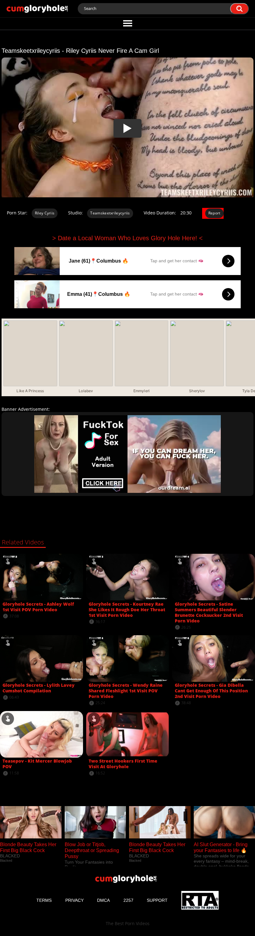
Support (157, 900)
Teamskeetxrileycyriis (110, 213)
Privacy (74, 900)
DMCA (103, 900)
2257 (128, 900)
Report (214, 213)
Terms (44, 900)
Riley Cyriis (45, 213)
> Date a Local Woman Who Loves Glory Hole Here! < (127, 238)
